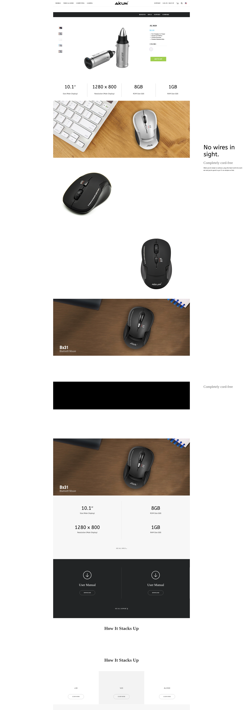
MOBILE (58, 3)
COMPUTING (80, 3)
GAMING (90, 3)
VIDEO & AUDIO (68, 3)
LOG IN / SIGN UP (168, 3)
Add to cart (158, 59)
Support (157, 3)
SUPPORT (157, 14)
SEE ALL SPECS (121, 548)
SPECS (150, 14)
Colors (153, 44)
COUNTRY (186, 3)
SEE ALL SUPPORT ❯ (121, 608)
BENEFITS (142, 14)
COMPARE (165, 14)
